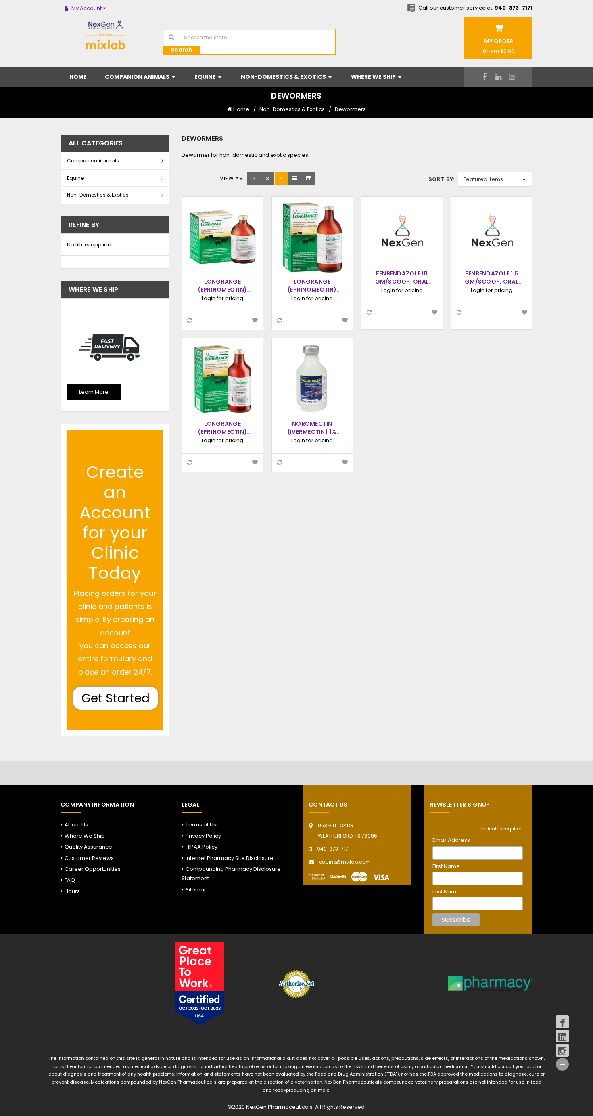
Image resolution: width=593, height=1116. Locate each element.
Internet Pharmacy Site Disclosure (230, 858)
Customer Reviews (89, 858)
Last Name (446, 891)
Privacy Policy (203, 836)
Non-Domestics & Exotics (284, 77)
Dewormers (350, 109)
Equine (205, 77)
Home (78, 77)
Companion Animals (138, 77)
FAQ (70, 880)
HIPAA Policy (201, 847)
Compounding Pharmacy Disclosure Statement (231, 873)
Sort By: (441, 179)
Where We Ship (374, 77)
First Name (446, 866)
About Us (76, 824)
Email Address (453, 840)
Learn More (94, 392)
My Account (86, 8)
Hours (72, 891)
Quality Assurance (88, 847)
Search (181, 50)
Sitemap (197, 889)
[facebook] (484, 77)
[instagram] (512, 77)
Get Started (115, 698)
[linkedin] (498, 77)
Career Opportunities (93, 869)
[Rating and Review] (199, 983)
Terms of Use (203, 824)
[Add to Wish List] (255, 320)
